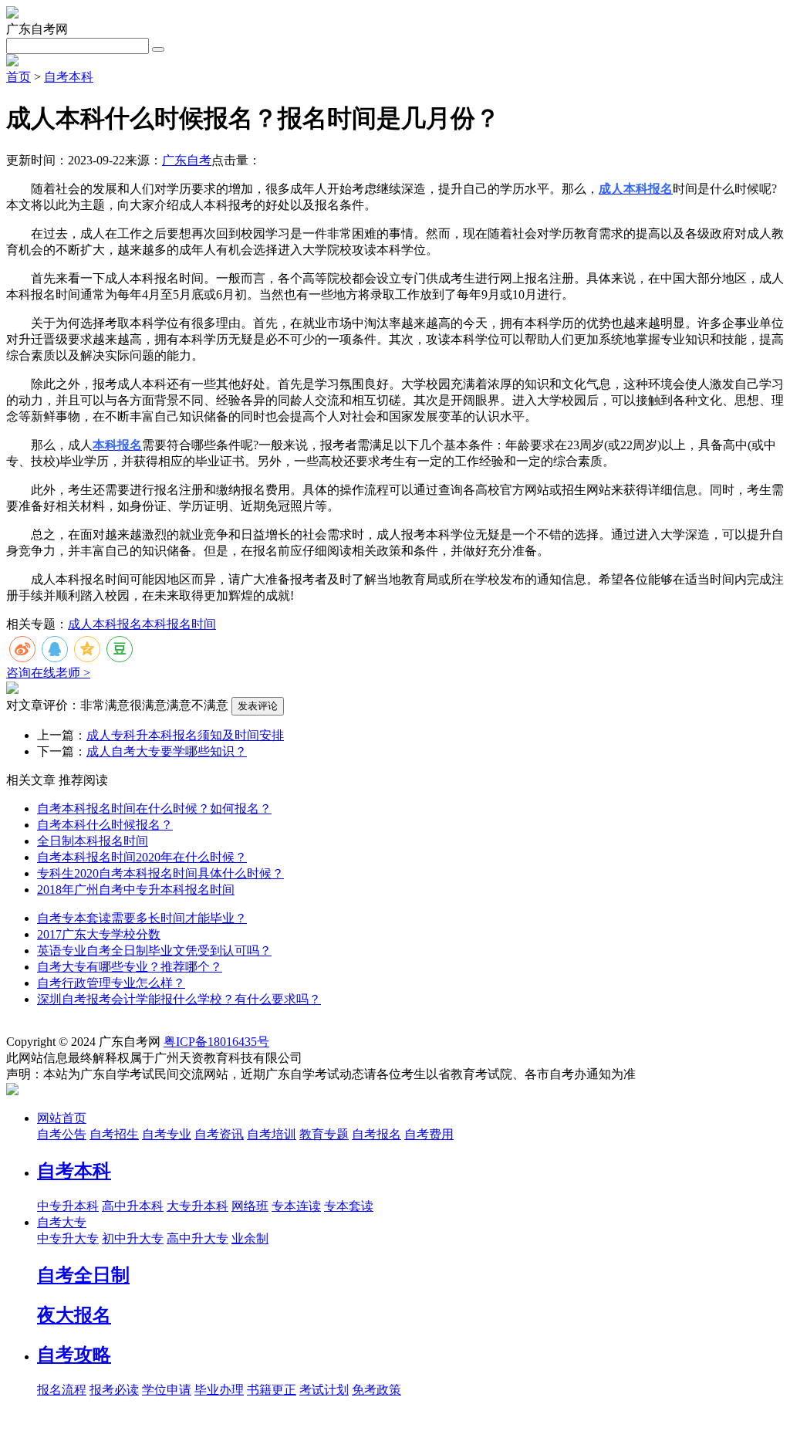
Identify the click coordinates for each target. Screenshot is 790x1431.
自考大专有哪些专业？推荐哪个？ (129, 966)
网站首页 (61, 1118)
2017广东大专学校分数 (98, 934)
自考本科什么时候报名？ (105, 824)
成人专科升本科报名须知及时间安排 (185, 735)
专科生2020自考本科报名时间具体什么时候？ (160, 873)
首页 (18, 76)
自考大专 (61, 1222)
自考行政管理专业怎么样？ (111, 983)
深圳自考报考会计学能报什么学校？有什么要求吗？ (179, 999)
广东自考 (186, 160)
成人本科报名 (105, 624)
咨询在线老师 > (48, 672)
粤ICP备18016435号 (216, 1041)
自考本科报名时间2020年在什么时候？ (142, 857)
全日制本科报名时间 (92, 840)
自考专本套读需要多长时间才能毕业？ (142, 918)
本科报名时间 (179, 624)
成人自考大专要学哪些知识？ (166, 751)
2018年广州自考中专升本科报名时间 (136, 889)
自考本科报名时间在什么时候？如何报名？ (154, 808)
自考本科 (68, 76)
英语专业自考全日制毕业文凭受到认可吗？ (154, 950)
